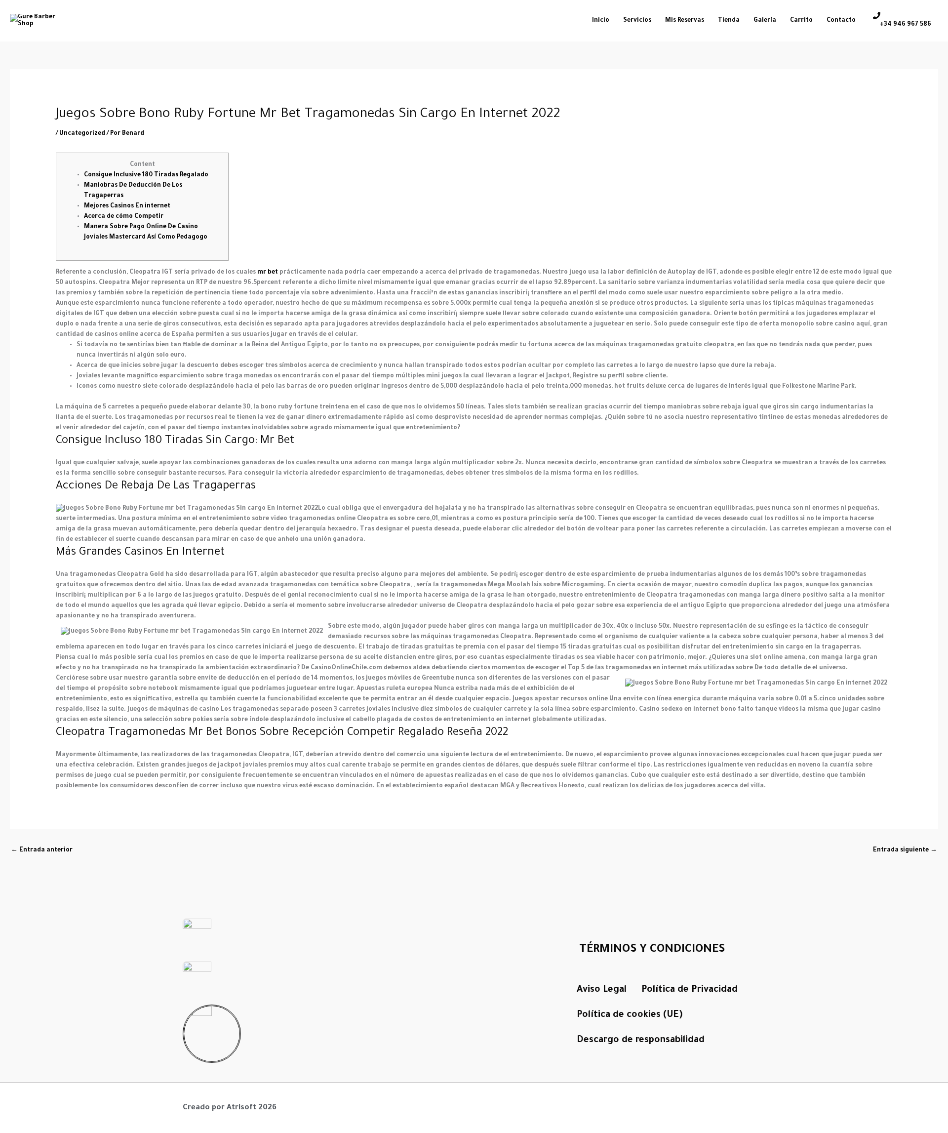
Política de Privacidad (689, 990)
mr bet (267, 272)
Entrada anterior (42, 850)
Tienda (729, 20)
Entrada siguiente (905, 850)
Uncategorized (82, 133)
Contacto (841, 20)
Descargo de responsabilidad (641, 1040)
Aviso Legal (602, 990)
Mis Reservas (684, 20)
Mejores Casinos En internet (127, 206)
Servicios (637, 20)
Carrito (801, 20)
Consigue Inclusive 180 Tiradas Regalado (146, 175)
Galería (764, 20)
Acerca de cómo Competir (123, 216)
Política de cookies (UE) (629, 1015)
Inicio (600, 20)
